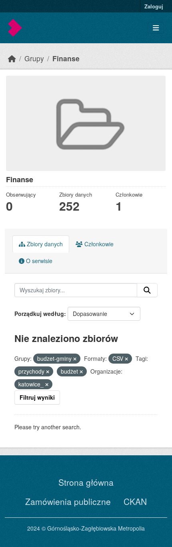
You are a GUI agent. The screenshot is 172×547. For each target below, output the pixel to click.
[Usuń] (74, 359)
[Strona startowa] (12, 58)
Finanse (66, 58)
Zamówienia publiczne (68, 501)
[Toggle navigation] (156, 28)
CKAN (135, 501)
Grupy (34, 58)
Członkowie (98, 244)
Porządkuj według (39, 314)
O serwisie (38, 261)
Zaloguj (153, 6)
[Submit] (147, 290)
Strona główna (86, 482)
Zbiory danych (44, 244)
